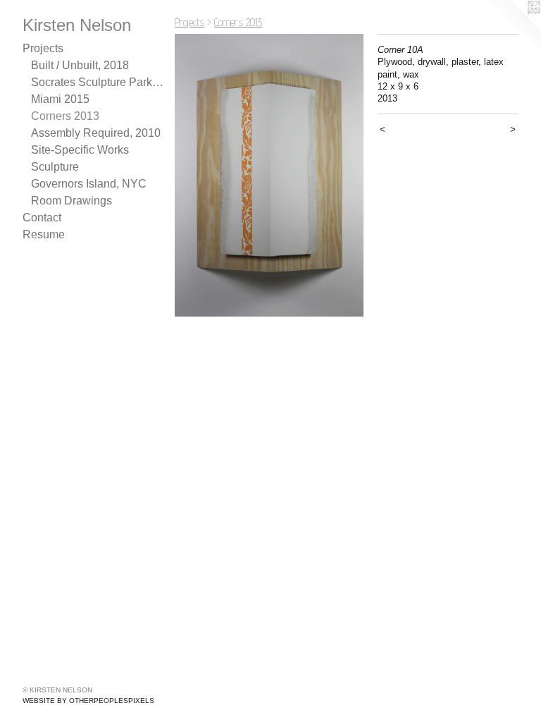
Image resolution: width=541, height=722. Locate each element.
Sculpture (55, 167)
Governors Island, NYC (89, 184)
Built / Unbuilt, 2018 (80, 65)
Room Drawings (71, 201)
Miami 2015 (60, 99)
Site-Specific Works (80, 150)
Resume (44, 234)
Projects (43, 48)
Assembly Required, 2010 (96, 133)
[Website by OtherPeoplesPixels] (513, 28)
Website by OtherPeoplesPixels (88, 700)
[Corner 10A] (269, 175)
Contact (42, 218)
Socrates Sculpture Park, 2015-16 (97, 82)
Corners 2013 (65, 116)
